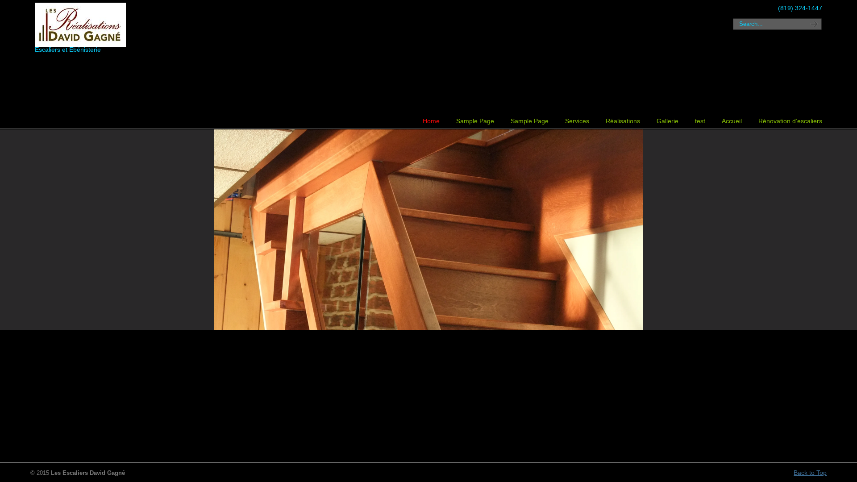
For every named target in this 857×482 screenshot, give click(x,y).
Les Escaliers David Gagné (90, 25)
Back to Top (810, 472)
